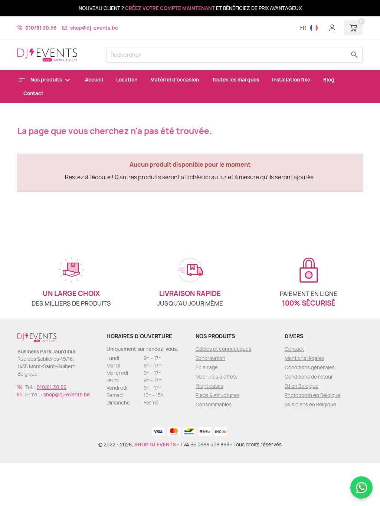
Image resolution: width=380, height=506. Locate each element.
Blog (328, 79)
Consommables (214, 404)
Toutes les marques (235, 79)
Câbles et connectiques (223, 349)
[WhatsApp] (361, 487)
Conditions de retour (309, 376)
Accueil (94, 79)
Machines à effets (217, 376)
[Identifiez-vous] (332, 27)
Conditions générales (310, 367)
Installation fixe (291, 79)
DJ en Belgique (301, 386)
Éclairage (207, 367)
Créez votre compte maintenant (170, 8)
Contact (33, 93)
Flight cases (209, 386)
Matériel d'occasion (174, 79)
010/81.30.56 (40, 27)
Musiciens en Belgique (310, 404)
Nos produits (46, 79)
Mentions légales (304, 358)
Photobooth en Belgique (312, 395)
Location (126, 79)
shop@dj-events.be (94, 27)
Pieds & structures (217, 395)
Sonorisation (210, 358)
